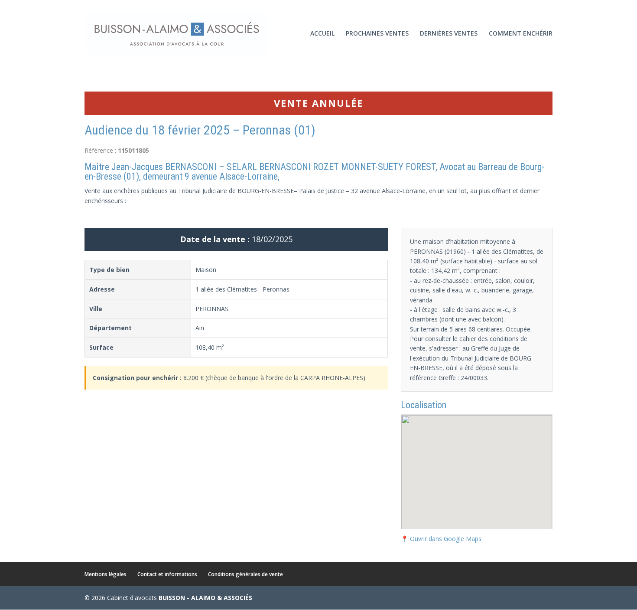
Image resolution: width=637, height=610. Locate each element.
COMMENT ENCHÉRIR (520, 33)
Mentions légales (105, 574)
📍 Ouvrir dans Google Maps (441, 539)
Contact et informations (167, 574)
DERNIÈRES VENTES (449, 33)
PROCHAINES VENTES (377, 33)
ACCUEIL (322, 33)
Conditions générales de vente (245, 574)
